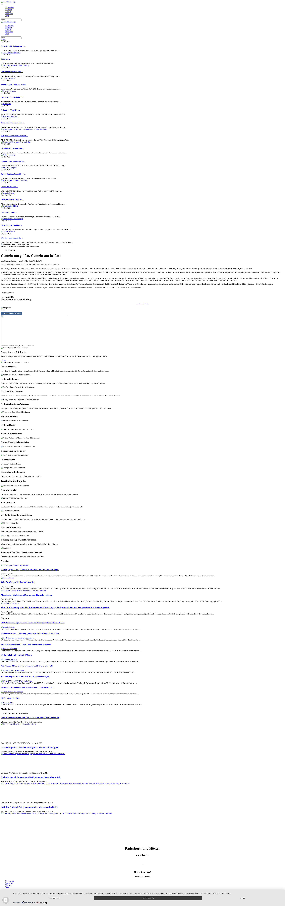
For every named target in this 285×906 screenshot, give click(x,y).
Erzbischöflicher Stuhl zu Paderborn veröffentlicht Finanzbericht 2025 (27, 687)
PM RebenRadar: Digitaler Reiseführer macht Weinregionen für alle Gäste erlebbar (32, 623)
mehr (242, 898)
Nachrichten (9, 8)
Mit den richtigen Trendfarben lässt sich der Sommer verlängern (25, 677)
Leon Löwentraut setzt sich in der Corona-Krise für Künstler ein (30, 717)
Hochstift (8, 10)
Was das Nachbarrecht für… (12, 238)
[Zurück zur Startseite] (8, 2)
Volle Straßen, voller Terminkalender (18, 582)
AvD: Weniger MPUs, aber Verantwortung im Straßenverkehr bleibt (27, 666)
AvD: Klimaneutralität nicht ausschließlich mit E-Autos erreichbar (26, 644)
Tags (7, 16)
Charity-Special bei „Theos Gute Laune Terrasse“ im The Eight (30, 569)
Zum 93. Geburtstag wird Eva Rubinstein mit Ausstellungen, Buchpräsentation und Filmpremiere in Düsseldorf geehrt (55, 607)
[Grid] (2, 310)
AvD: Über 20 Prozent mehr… (12, 97)
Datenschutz (9, 881)
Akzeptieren (148, 898)
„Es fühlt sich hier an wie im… (12, 148)
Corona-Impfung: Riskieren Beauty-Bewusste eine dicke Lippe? (30, 747)
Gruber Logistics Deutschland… (13, 174)
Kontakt (8, 885)
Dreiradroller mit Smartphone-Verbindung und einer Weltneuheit (31, 777)
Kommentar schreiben (12, 313)
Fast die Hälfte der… (9, 212)
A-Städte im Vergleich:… (10, 110)
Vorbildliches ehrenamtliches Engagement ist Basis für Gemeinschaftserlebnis (30, 633)
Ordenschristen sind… (9, 187)
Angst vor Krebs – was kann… (12, 123)
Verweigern (53, 898)
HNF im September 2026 (10, 698)
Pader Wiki (9, 14)
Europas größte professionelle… (13, 161)
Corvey (3, 360)
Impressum (9, 883)
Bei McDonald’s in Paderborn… (13, 46)
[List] (4, 310)
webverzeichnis (142, 304)
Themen (8, 12)
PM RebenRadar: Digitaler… (12, 200)
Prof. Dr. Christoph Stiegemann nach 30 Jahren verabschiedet (29, 807)
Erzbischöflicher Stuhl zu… (11, 225)
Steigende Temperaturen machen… (14, 136)
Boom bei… (5, 59)
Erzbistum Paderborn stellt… (12, 72)
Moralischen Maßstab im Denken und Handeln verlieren (26, 595)
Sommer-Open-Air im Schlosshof (13, 84)
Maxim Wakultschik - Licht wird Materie (16, 655)
